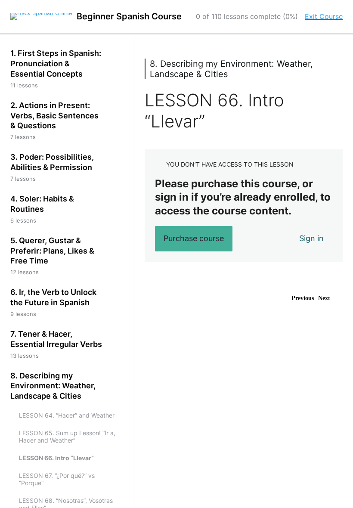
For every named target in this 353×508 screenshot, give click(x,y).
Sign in (311, 238)
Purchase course (194, 238)
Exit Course (324, 16)
